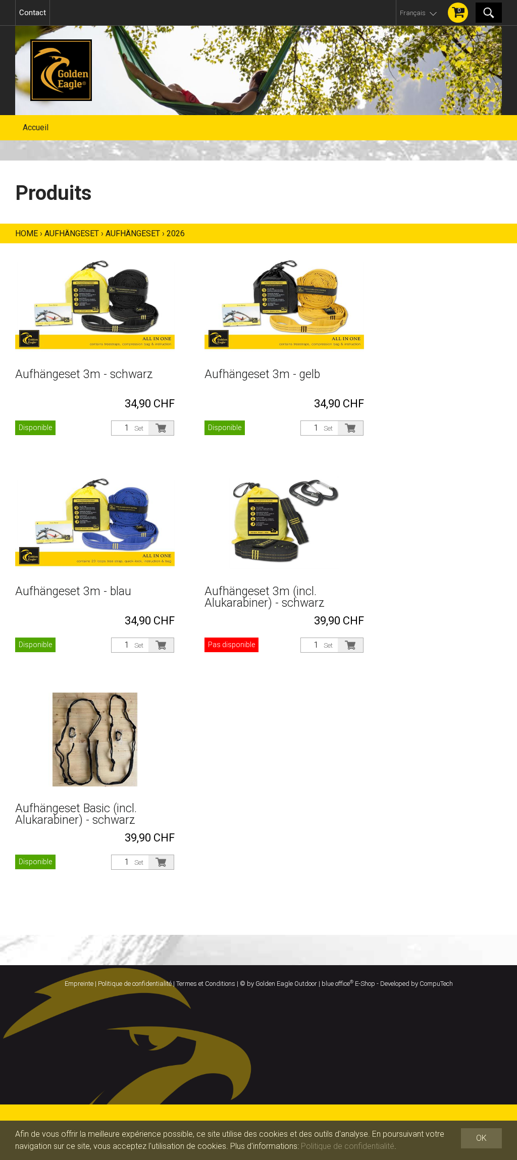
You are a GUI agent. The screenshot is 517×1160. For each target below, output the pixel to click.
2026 (176, 233)
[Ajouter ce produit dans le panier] (161, 428)
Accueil (35, 127)
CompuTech (436, 983)
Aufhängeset (71, 233)
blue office (337, 983)
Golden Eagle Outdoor (286, 983)
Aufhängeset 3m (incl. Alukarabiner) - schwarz (264, 597)
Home (26, 233)
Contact (32, 12)
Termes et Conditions (205, 983)
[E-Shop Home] (258, 70)
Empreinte (79, 983)
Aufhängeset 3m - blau (73, 591)
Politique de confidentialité (135, 983)
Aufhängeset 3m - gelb (262, 374)
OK (481, 1138)
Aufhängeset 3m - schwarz (84, 374)
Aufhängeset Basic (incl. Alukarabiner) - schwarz (76, 814)
